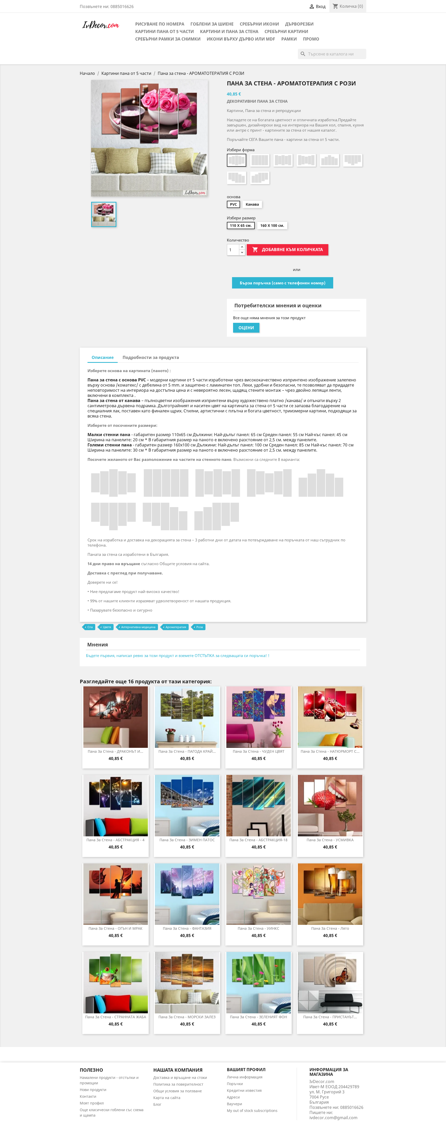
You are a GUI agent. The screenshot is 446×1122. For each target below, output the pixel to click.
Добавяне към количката (287, 249)
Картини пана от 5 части (164, 31)
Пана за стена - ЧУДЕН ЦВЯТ (258, 751)
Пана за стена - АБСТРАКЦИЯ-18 (258, 839)
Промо (311, 39)
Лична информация (244, 1077)
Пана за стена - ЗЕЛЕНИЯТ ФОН (258, 1016)
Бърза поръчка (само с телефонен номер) (282, 282)
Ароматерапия (176, 627)
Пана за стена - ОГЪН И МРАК (115, 928)
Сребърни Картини (286, 31)
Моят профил (92, 1103)
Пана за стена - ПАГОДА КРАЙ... (187, 751)
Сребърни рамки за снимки (168, 39)
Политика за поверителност (178, 1084)
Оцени (246, 328)
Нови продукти (93, 1089)
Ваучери (234, 1103)
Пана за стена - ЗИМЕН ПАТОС (187, 839)
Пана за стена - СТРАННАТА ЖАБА (115, 1016)
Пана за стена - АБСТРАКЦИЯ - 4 (115, 839)
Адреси (233, 1097)
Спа (90, 627)
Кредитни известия (244, 1090)
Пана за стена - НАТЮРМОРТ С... (330, 751)
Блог (157, 1104)
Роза (199, 627)
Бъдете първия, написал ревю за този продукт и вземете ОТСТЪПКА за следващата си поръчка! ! (177, 655)
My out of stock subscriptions (252, 1110)
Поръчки (235, 1083)
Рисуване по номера (159, 24)
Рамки (289, 39)
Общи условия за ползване (177, 1090)
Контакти (88, 1096)
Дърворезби (299, 24)
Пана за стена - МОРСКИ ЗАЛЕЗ (187, 1016)
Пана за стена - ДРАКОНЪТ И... (115, 751)
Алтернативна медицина (138, 627)
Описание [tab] (103, 357)
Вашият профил (246, 1069)
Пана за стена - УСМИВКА (330, 839)
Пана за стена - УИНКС (258, 928)
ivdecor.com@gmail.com (333, 1117)
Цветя (107, 627)
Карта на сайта (166, 1097)
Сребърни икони (259, 24)
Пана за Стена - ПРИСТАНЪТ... (330, 1016)
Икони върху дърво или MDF (241, 39)
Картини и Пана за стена (229, 31)
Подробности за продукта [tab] (151, 357)
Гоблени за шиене (212, 24)
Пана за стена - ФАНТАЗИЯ (187, 928)
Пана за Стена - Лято (330, 928)
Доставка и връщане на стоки (180, 1077)
